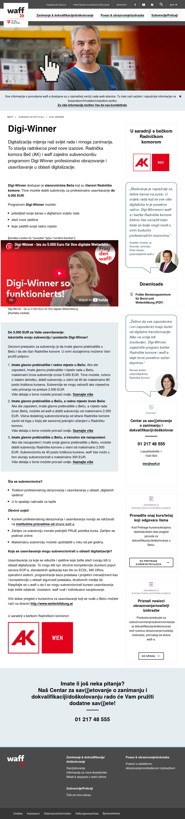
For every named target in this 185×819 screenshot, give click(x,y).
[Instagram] (152, 4)
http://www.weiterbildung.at (52, 603)
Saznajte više (83, 394)
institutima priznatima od (35, 524)
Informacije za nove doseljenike (86, 772)
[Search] (161, 4)
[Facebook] (135, 4)
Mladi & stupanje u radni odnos (86, 777)
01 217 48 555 (151, 443)
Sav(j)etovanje (75, 768)
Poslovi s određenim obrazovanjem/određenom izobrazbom (150, 766)
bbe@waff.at (151, 463)
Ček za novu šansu (78, 795)
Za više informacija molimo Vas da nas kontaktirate (92, 105)
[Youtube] (143, 4)
